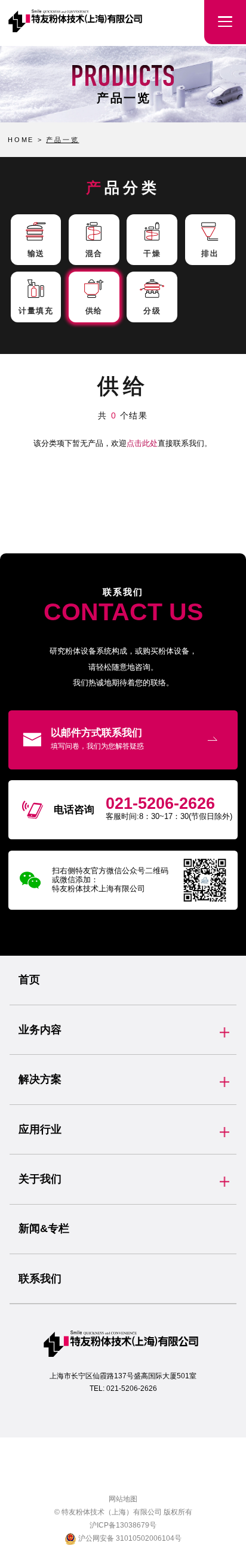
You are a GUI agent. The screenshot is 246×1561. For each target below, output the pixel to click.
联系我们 (40, 1279)
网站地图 (123, 1498)
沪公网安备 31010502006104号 (129, 1538)
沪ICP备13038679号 (123, 1525)
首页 (29, 980)
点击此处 (142, 443)
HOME (21, 139)
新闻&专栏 (44, 1228)
